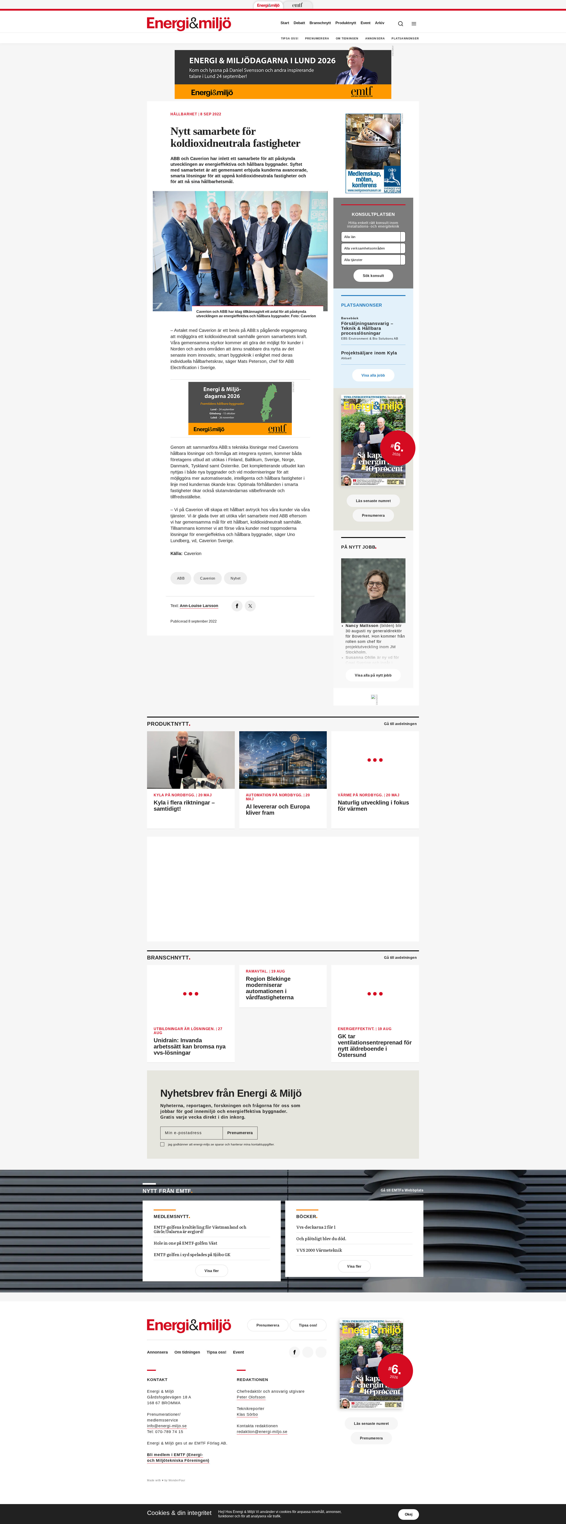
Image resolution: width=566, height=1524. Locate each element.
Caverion (207, 578)
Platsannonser (405, 38)
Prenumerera (317, 38)
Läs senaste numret (373, 501)
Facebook (294, 1352)
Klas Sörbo (247, 1414)
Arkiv (379, 23)
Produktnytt (345, 23)
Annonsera (375, 38)
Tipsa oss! (289, 38)
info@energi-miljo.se (167, 1426)
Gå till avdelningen (400, 724)
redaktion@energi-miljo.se (262, 1431)
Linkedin (307, 1352)
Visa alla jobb (373, 375)
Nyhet (235, 578)
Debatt (299, 23)
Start (285, 23)
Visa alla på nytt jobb (373, 675)
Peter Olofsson (251, 1397)
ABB (181, 578)
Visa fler (212, 1271)
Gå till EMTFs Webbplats (402, 1190)
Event (366, 23)
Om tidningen (347, 38)
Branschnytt (320, 23)
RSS (321, 1352)
